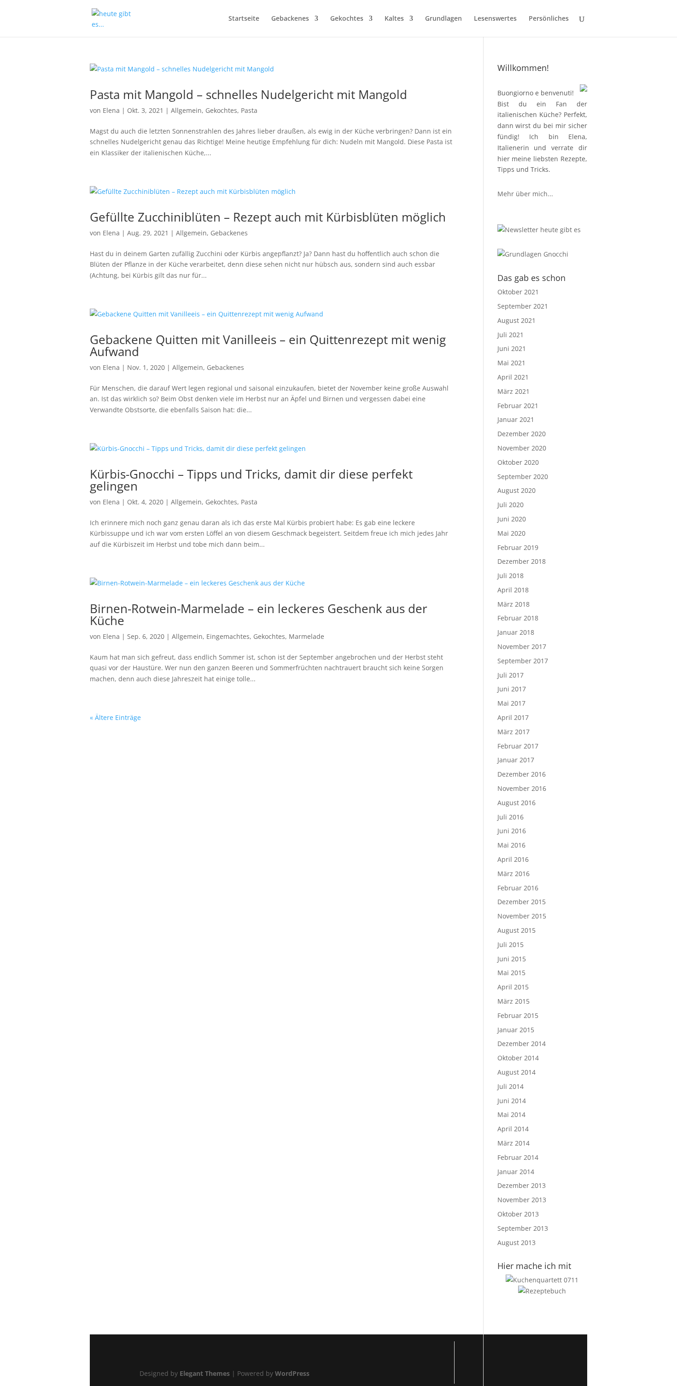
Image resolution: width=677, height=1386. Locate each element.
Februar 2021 (517, 405)
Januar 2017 (515, 759)
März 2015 (513, 1001)
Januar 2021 (515, 419)
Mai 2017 (511, 703)
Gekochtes (346, 19)
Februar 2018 (517, 618)
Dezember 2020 (521, 433)
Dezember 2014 (521, 1043)
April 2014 (513, 1128)
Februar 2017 (517, 746)
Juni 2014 (511, 1100)
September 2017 (522, 660)
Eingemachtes (228, 636)
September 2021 (522, 306)
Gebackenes (290, 19)
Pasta (249, 110)
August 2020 (516, 490)
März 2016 (513, 873)
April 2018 (513, 589)
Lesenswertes (495, 19)
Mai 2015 (511, 972)
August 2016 (516, 802)
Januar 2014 (515, 1171)
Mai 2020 (511, 533)
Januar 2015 (515, 1029)
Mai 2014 (511, 1114)
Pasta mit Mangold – (248, 94)
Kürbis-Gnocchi (251, 480)
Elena (111, 110)
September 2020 (522, 476)
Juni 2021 (511, 348)
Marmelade (306, 636)
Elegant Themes (205, 1373)
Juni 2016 (511, 830)
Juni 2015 (511, 958)
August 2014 (516, 1072)
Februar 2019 (517, 547)
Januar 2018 (515, 632)
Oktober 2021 (518, 291)
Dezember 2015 (521, 901)
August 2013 (516, 1242)
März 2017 (513, 731)
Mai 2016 (511, 845)
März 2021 (513, 391)
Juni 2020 (511, 519)
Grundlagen (443, 19)
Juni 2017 (511, 688)
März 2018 (513, 604)
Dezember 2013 (521, 1185)
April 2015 (513, 986)
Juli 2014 (510, 1086)
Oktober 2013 (518, 1214)
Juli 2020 (510, 504)
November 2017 (521, 646)
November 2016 (521, 788)
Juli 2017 (510, 675)
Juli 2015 (510, 944)
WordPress (292, 1373)
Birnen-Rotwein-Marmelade (258, 614)
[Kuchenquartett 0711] (542, 1279)
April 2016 (513, 859)
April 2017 (513, 717)
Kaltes (394, 19)
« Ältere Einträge (115, 717)
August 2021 (516, 320)
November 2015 (521, 916)
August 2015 (516, 930)
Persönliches (549, 19)
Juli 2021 (510, 334)
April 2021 (513, 377)
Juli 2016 (510, 817)
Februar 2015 (517, 1015)
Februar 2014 (517, 1157)
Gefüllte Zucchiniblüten (268, 217)
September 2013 (522, 1228)
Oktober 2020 (518, 462)
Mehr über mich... (525, 193)
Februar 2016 (517, 887)
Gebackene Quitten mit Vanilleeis (268, 345)
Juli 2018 (510, 575)
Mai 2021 (511, 362)
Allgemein (186, 110)
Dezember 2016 (521, 774)
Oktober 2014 (518, 1057)
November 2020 (521, 448)
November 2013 (521, 1199)
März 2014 (513, 1143)
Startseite (243, 19)
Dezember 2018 (521, 561)
